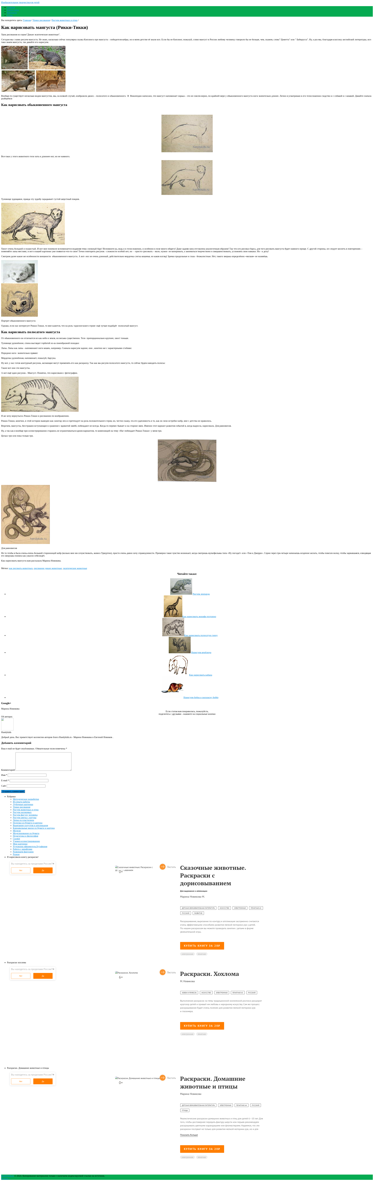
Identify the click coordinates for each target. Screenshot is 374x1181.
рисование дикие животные (48, 568)
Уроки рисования (41, 20)
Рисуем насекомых (22, 812)
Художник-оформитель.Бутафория (30, 846)
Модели (17, 830)
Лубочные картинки (23, 804)
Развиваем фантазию (23, 852)
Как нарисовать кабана (200, 675)
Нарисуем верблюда (201, 652)
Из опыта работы (21, 802)
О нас (10, 15)
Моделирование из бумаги (26, 833)
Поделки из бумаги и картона (27, 823)
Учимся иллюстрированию (26, 841)
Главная (11, 7)
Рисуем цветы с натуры (24, 817)
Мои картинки (20, 844)
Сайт (3, 786)
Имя (4, 775)
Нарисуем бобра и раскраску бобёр (200, 697)
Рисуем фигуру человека (25, 815)
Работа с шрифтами (22, 849)
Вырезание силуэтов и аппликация (30, 825)
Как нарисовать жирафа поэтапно (199, 616)
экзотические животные (75, 568)
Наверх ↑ (5, 1178)
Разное (16, 854)
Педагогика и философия (25, 836)
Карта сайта (13, 10)
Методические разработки (26, 799)
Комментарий (8, 770)
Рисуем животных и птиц (64, 20)
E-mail (5, 780)
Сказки (16, 838)
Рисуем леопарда (201, 594)
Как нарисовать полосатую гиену (201, 635)
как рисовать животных (21, 568)
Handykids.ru (7, 1176)
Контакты (12, 12)
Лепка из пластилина (23, 820)
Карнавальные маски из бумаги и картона (34, 828)
